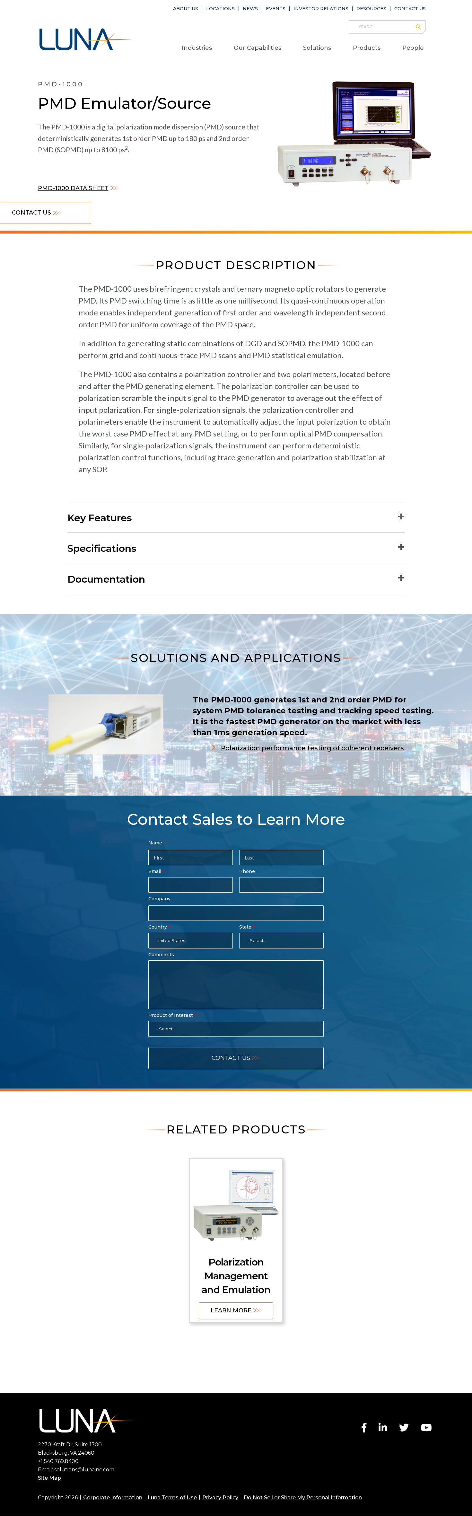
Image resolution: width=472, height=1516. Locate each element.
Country (157, 927)
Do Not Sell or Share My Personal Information (303, 1497)
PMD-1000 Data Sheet (73, 188)
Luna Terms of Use (172, 1497)
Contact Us (410, 9)
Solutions (317, 47)
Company (159, 899)
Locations (220, 9)
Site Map (49, 1478)
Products (366, 47)
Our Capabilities (257, 47)
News (250, 9)
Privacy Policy (220, 1497)
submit (421, 27)
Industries (197, 47)
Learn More (231, 1310)
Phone (247, 871)
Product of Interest (170, 1015)
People (413, 47)
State (245, 927)
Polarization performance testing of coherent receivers (312, 748)
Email (154, 871)
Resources (371, 9)
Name (155, 843)
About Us (185, 9)
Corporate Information (112, 1497)
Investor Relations (320, 9)
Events (275, 9)
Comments (161, 954)
